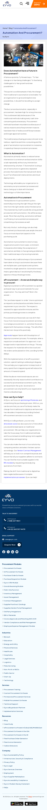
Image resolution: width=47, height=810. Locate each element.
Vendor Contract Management (29, 450)
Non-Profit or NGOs (11, 669)
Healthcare (8, 651)
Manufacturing (10, 666)
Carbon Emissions (11, 746)
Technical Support (11, 704)
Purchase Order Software (13, 575)
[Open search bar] (21, 4)
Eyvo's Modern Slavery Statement (17, 784)
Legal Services (9, 659)
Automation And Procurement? (25, 28)
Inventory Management (13, 593)
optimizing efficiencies (30, 400)
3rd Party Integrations (12, 611)
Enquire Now (10, 545)
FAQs (6, 787)
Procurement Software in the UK (16, 735)
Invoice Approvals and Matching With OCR (20, 619)
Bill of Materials (10, 615)
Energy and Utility (11, 644)
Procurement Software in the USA (16, 731)
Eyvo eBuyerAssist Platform (14, 708)
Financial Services (11, 648)
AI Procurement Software (13, 572)
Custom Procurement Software (16, 693)
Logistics (7, 662)
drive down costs (10, 424)
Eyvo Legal (8, 766)
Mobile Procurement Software (15, 700)
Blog (10, 28)
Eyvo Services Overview (13, 769)
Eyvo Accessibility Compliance (16, 780)
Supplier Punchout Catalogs (15, 604)
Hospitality (8, 655)
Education (8, 640)
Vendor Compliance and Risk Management (20, 622)
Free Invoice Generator (12, 742)
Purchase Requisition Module (15, 579)
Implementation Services (13, 711)
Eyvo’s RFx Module (11, 583)
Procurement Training (12, 689)
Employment (9, 773)
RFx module (8, 463)
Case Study (8, 724)
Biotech (7, 637)
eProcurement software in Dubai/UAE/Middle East (23, 728)
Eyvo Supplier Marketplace (14, 777)
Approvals (8, 335)
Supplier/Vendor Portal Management (18, 608)
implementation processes (14, 477)
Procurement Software (12, 568)
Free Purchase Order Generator (16, 738)
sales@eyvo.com (11, 539)
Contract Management (13, 601)
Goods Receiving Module (13, 586)
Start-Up (7, 677)
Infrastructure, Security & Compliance (18, 758)
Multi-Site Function (11, 590)
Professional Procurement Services (17, 697)
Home (5, 28)
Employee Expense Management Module (19, 626)
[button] (27, 4)
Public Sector (9, 673)
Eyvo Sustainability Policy (14, 755)
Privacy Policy (9, 762)
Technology (8, 680)
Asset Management (11, 597)
